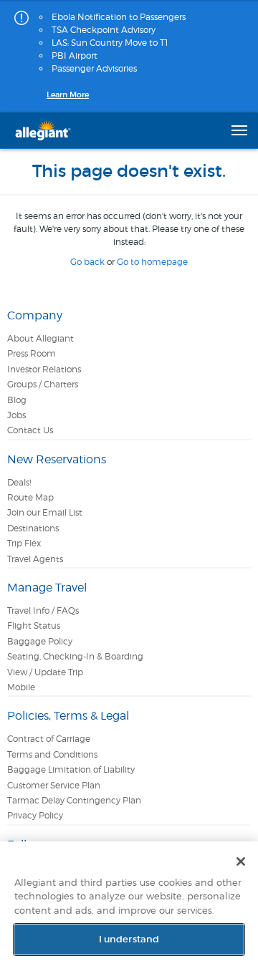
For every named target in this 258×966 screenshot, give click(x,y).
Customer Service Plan (53, 785)
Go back (87, 261)
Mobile (21, 687)
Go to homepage (152, 261)
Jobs (16, 415)
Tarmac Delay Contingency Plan (74, 800)
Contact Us (30, 430)
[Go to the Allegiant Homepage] (43, 130)
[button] (239, 130)
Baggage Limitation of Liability (71, 769)
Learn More (68, 95)
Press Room (31, 353)
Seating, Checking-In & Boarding (75, 656)
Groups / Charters (42, 384)
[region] (129, 903)
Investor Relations (44, 369)
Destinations (33, 528)
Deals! (19, 482)
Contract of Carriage (48, 738)
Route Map (30, 497)
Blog (17, 400)
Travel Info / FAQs (43, 610)
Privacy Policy (35, 815)
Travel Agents (35, 559)
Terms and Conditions (52, 754)
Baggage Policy (39, 641)
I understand (129, 939)
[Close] (241, 861)
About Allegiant (40, 338)
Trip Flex (24, 543)
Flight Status (33, 625)
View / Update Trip (45, 672)
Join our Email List (44, 512)
